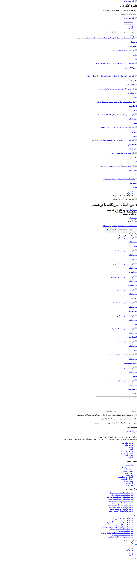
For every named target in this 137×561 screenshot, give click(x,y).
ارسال (104, 419)
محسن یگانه (128, 469)
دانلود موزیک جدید (126, 451)
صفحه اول (129, 548)
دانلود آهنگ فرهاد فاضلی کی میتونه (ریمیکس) (117, 533)
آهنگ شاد (129, 457)
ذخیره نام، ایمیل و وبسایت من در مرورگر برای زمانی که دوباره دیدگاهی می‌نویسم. (105, 415)
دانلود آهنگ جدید (131, 210)
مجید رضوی (128, 481)
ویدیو (131, 26)
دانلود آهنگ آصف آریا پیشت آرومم (121, 511)
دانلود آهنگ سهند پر (126, 531)
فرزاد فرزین (128, 473)
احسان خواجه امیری (125, 477)
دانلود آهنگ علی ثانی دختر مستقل (121, 529)
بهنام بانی (129, 475)
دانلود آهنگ (129, 24)
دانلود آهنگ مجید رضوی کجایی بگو (121, 501)
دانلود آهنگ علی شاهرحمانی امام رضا (119, 522)
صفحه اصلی (128, 22)
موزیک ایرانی (128, 455)
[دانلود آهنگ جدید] (130, 1)
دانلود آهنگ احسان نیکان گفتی (122, 503)
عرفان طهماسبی (127, 479)
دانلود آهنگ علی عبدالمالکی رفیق (121, 493)
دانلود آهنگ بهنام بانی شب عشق (121, 509)
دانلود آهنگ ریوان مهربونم (124, 525)
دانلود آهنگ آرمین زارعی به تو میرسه (120, 497)
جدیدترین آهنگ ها (127, 453)
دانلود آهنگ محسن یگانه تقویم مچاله (120, 505)
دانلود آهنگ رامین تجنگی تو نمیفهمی (120, 537)
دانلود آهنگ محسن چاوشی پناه (122, 495)
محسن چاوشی (127, 467)
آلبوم (131, 28)
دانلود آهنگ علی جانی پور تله (123, 518)
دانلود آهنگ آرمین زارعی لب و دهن (120, 499)
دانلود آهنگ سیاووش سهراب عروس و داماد (117, 527)
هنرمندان (129, 465)
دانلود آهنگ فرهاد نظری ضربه (122, 535)
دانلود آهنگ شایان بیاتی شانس (122, 520)
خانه (131, 191)
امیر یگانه (120, 235)
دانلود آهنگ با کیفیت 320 (111, 226)
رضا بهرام (129, 485)
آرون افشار (129, 483)
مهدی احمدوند (128, 471)
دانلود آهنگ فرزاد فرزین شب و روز (120, 507)
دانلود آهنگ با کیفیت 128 (128, 226)
